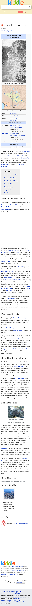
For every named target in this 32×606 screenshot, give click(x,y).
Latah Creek (20, 267)
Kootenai (12, 118)
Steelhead (4, 448)
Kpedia (20, 12)
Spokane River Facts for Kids (9, 575)
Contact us (4, 602)
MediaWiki (17, 598)
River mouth (5, 133)
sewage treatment (19, 378)
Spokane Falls (5, 261)
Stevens (12, 120)
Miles (28, 288)
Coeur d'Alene (17, 318)
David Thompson (11, 328)
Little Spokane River (7, 271)
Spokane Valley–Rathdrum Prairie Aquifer (15, 349)
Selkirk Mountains (8, 277)
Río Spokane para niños (20, 523)
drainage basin (11, 298)
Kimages (15, 12)
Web (5, 12)
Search (29, 7)
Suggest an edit (20, 582)
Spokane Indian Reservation (13, 280)
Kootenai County (14, 127)
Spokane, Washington (14, 338)
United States (13, 113)
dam (18, 252)
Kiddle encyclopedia (17, 566)
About (14, 600)
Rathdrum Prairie (13, 250)
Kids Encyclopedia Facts (7, 31)
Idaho (18, 116)
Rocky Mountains (18, 330)
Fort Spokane (10, 290)
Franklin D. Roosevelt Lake (9, 207)
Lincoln (16, 120)
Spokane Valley (6, 164)
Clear (25, 7)
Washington (13, 116)
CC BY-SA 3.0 (18, 594)
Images (9, 12)
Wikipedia (22, 597)
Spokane (17, 118)
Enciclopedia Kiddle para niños (17, 602)
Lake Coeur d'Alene (15, 125)
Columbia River (14, 133)
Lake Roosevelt (14, 135)
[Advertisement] (16, 18)
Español (26, 12)
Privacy (20, 600)
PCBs (5, 473)
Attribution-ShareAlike (18, 570)
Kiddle (3, 600)
